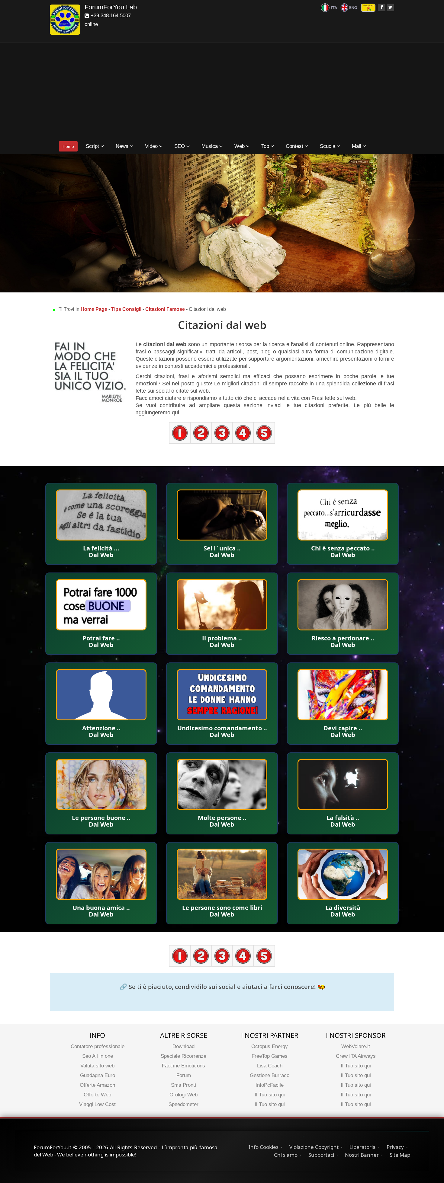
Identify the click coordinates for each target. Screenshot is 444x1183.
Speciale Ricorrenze (183, 1056)
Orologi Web (183, 1095)
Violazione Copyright (314, 1146)
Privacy (395, 1146)
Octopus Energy (269, 1046)
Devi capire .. (342, 728)
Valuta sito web (97, 1066)
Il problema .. (222, 638)
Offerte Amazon (97, 1085)
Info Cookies (263, 1146)
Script (93, 146)
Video (152, 146)
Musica (210, 146)
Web (240, 146)
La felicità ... (101, 548)
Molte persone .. (222, 818)
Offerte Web (97, 1095)
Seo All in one (97, 1056)
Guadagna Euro (97, 1075)
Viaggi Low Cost (97, 1104)
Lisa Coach (269, 1066)
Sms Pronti (183, 1085)
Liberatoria (362, 1146)
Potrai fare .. (101, 638)
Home (68, 146)
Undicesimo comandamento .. (222, 728)
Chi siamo (286, 1154)
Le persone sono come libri (222, 908)
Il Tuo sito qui (270, 1095)
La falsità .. (343, 818)
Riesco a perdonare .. (343, 638)
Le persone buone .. (101, 818)
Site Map (400, 1154)
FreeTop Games (270, 1056)
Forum (183, 1075)
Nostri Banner (362, 1154)
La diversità (342, 908)
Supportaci (321, 1154)
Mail (357, 146)
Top (266, 146)
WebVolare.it (355, 1046)
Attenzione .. (101, 728)
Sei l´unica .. (222, 548)
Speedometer (183, 1104)
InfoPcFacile (270, 1085)
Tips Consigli (126, 309)
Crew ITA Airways (356, 1056)
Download (183, 1046)
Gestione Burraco (269, 1075)
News (123, 146)
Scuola (328, 146)
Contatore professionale (97, 1046)
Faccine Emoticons (183, 1066)
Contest (295, 146)
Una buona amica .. (101, 908)
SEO (180, 146)
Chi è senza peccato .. (343, 548)
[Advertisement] (222, 92)
